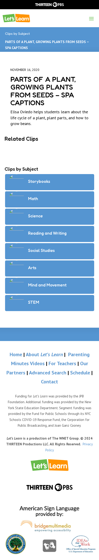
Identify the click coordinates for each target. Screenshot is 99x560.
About (44, 354)
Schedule (80, 372)
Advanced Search (48, 372)
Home (16, 354)
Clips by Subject (17, 33)
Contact (49, 381)
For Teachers (62, 363)
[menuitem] (49, 465)
